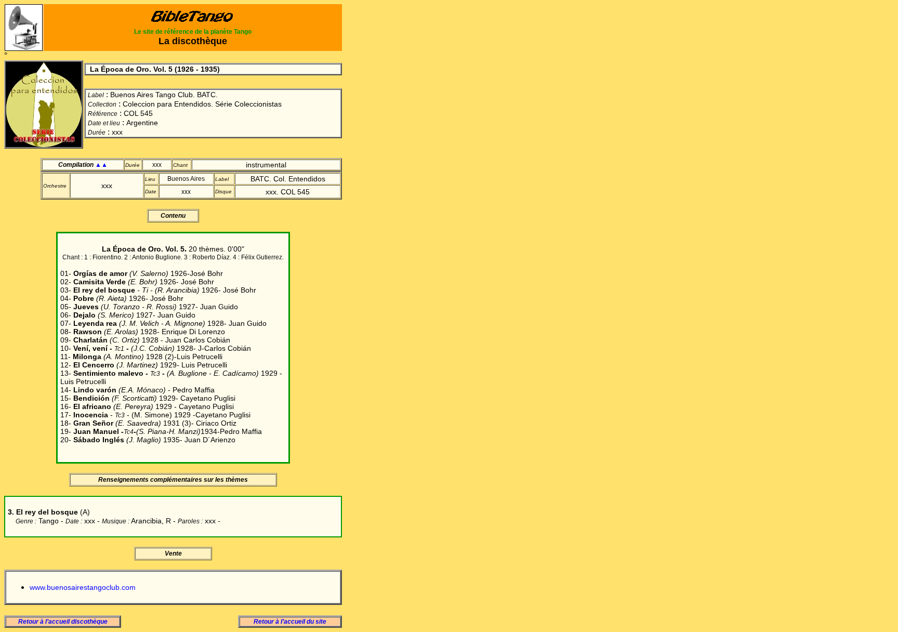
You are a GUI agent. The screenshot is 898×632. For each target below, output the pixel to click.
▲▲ (101, 164)
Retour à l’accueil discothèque (63, 621)
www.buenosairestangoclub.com (83, 587)
